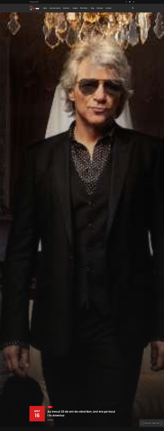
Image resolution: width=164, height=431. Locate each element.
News (45, 8)
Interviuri (66, 8)
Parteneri (100, 8)
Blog (92, 8)
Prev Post (147, 423)
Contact (108, 8)
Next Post (155, 423)
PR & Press (83, 8)
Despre (75, 8)
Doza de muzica (54, 8)
